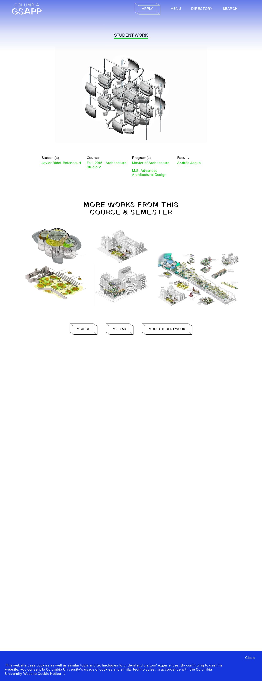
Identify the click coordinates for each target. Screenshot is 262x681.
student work (131, 35)
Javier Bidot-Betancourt (61, 163)
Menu (176, 9)
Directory (201, 9)
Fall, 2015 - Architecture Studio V (106, 165)
